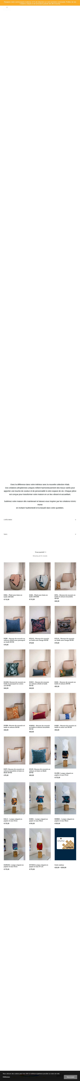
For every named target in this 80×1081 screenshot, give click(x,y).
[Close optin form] (67, 523)
